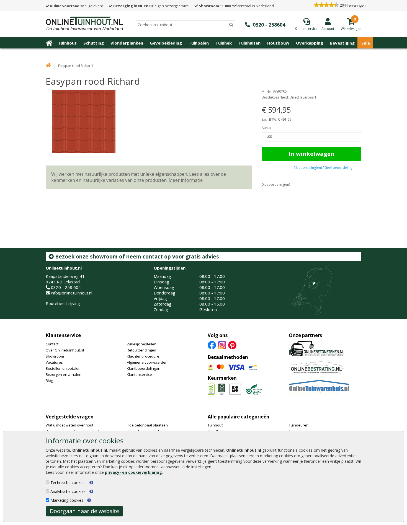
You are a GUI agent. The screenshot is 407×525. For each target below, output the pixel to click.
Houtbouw (278, 43)
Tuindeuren (298, 425)
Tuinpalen (199, 43)
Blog (49, 380)
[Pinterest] (232, 344)
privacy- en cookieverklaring (133, 472)
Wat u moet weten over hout (69, 425)
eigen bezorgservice (151, 5)
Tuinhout (67, 43)
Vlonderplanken (126, 43)
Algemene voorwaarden (147, 362)
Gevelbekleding (166, 43)
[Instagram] (222, 344)
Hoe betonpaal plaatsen (147, 425)
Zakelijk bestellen (141, 344)
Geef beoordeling (338, 167)
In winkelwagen (311, 153)
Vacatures (54, 362)
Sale (365, 43)
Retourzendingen (141, 350)
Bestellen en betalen (63, 368)
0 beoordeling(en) (307, 167)
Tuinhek (223, 43)
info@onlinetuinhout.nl (71, 293)
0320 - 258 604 (66, 287)
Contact (52, 344)
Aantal (267, 127)
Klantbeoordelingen (143, 368)
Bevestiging (342, 43)
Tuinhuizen (249, 43)
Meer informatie (186, 180)
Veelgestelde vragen (70, 416)
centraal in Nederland (236, 5)
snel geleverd (76, 5)
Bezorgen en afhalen (63, 374)
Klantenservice (63, 335)
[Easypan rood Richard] (149, 121)
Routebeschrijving (63, 303)
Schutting (93, 43)
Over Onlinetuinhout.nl (65, 350)
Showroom (55, 356)
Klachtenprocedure (143, 356)
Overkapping (309, 43)
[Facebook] (212, 344)
